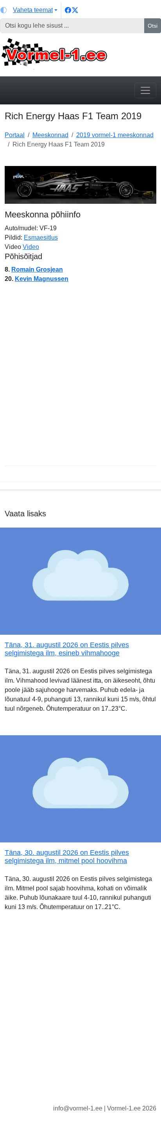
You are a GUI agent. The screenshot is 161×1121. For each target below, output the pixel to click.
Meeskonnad (50, 135)
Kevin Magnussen (41, 278)
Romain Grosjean (37, 269)
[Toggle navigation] (145, 90)
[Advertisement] (80, 377)
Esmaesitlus (41, 237)
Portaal (15, 135)
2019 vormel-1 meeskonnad (115, 135)
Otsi (152, 26)
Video (31, 247)
